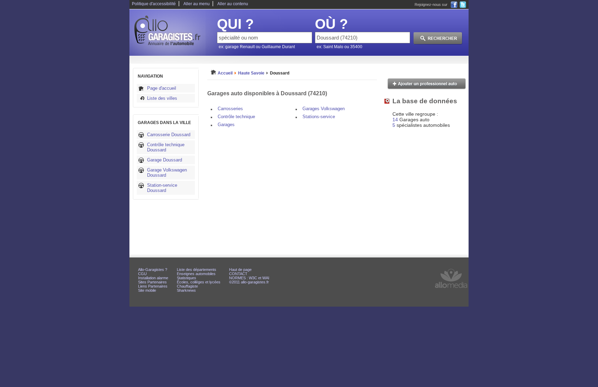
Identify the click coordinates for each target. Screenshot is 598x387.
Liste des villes (162, 98)
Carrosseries (230, 108)
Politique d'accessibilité (154, 3)
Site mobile (147, 290)
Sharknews (186, 290)
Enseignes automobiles (196, 274)
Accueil (225, 73)
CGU (142, 274)
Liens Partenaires (152, 286)
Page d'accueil (161, 88)
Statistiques (186, 278)
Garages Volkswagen (323, 108)
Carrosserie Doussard (168, 134)
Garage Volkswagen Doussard (167, 172)
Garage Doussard (164, 159)
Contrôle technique (236, 116)
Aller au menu (196, 3)
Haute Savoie (251, 73)
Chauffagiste (187, 286)
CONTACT (238, 274)
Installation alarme (153, 278)
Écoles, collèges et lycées (198, 282)
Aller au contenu (232, 3)
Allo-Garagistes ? (152, 269)
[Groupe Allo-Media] (451, 289)
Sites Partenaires (152, 282)
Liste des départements (196, 269)
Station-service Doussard (162, 188)
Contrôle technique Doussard (165, 147)
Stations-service (318, 116)
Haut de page (240, 269)
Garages (226, 124)
